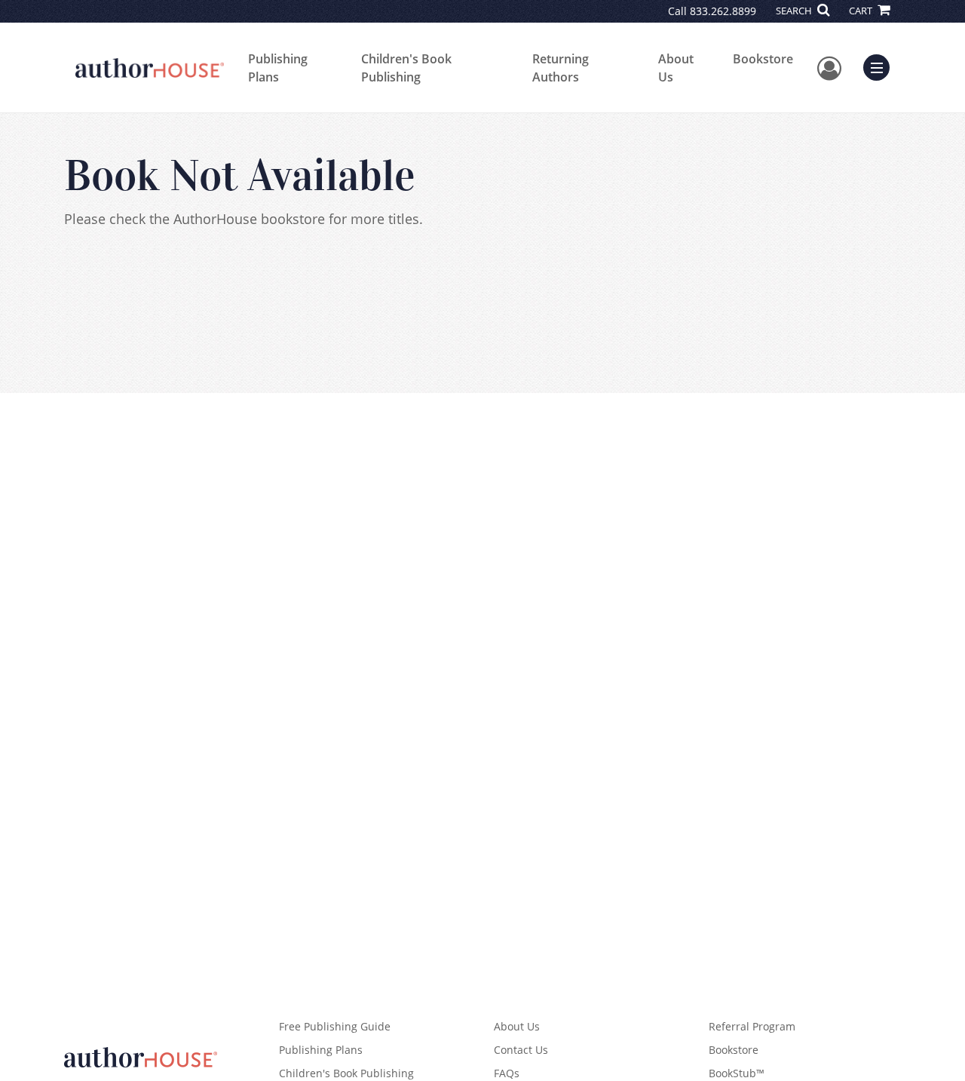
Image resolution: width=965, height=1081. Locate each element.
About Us (676, 68)
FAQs (506, 1073)
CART (862, 10)
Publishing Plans (278, 68)
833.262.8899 (723, 11)
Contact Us (521, 1050)
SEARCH (795, 10)
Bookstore (763, 59)
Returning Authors (560, 68)
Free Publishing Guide (335, 1026)
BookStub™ (736, 1073)
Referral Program (752, 1026)
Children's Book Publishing (406, 68)
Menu (881, 65)
